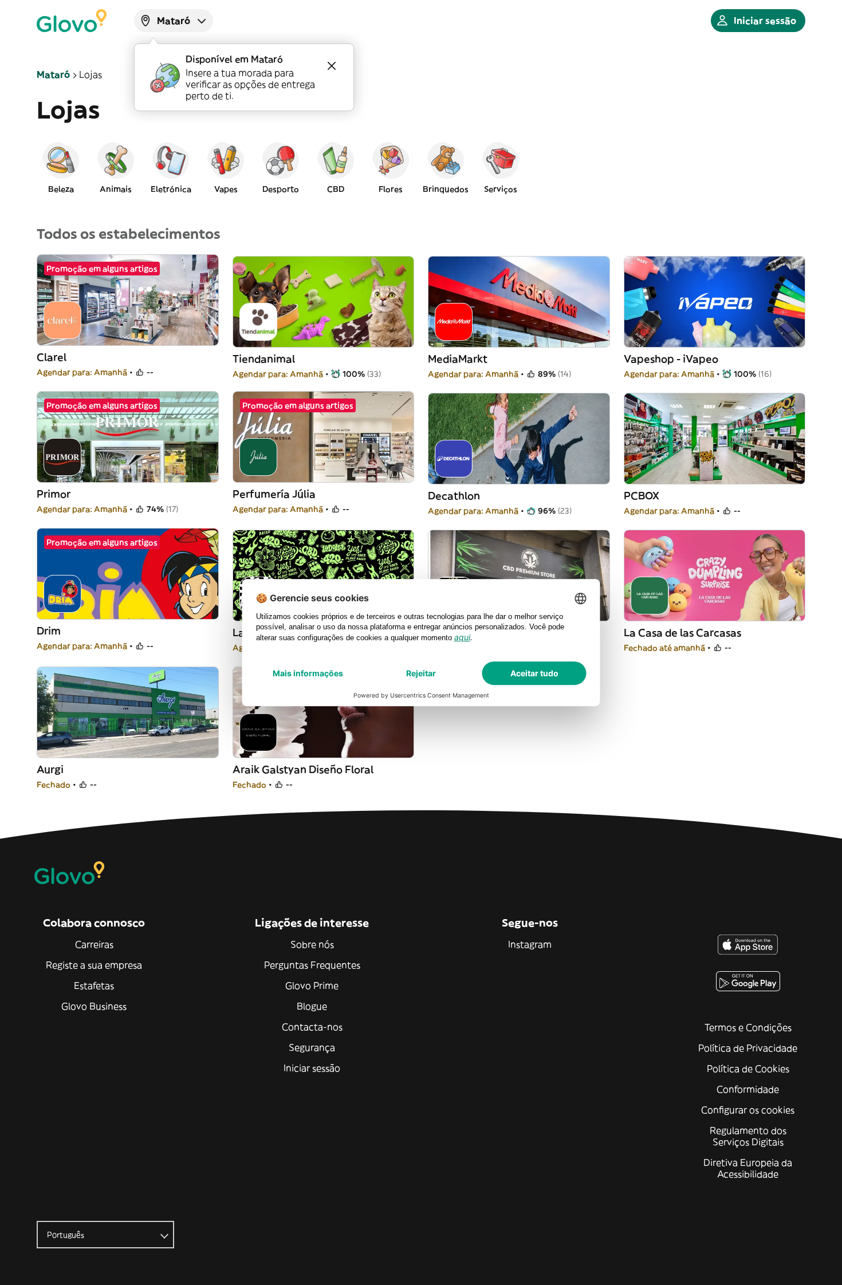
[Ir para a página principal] (72, 20)
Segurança (312, 1047)
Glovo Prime (312, 985)
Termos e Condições (748, 1027)
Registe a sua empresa (94, 965)
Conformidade (748, 1089)
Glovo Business (94, 1006)
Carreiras (94, 944)
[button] (61, 167)
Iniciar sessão (312, 1068)
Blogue (312, 1006)
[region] (421, 167)
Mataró (53, 74)
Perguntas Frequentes (312, 965)
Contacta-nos (312, 1026)
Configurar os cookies (747, 1109)
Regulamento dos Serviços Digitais (748, 1136)
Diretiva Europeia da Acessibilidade (747, 1168)
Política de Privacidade (747, 1048)
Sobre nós (312, 944)
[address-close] (331, 65)
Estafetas (94, 985)
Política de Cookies (748, 1068)
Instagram (530, 944)
